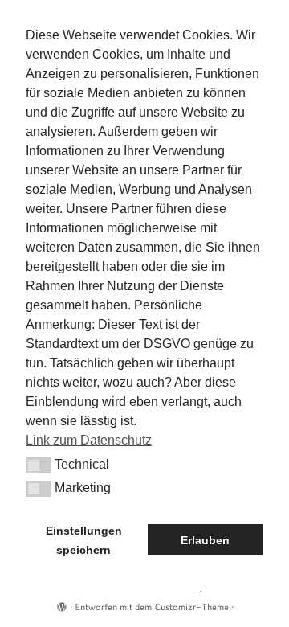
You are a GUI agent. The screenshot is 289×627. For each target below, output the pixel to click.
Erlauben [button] (205, 540)
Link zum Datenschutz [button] (89, 440)
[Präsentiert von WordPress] (61, 603)
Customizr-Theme (191, 606)
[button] (38, 465)
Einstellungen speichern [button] (84, 540)
